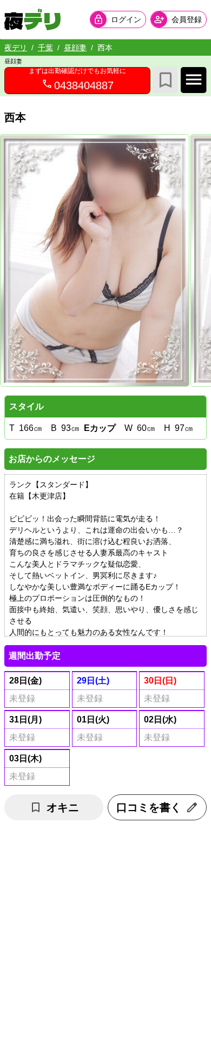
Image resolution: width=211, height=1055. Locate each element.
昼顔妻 (75, 47)
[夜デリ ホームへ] (32, 19)
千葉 (45, 47)
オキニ (63, 807)
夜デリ (15, 47)
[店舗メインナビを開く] (194, 80)
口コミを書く (148, 807)
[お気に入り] (166, 80)
